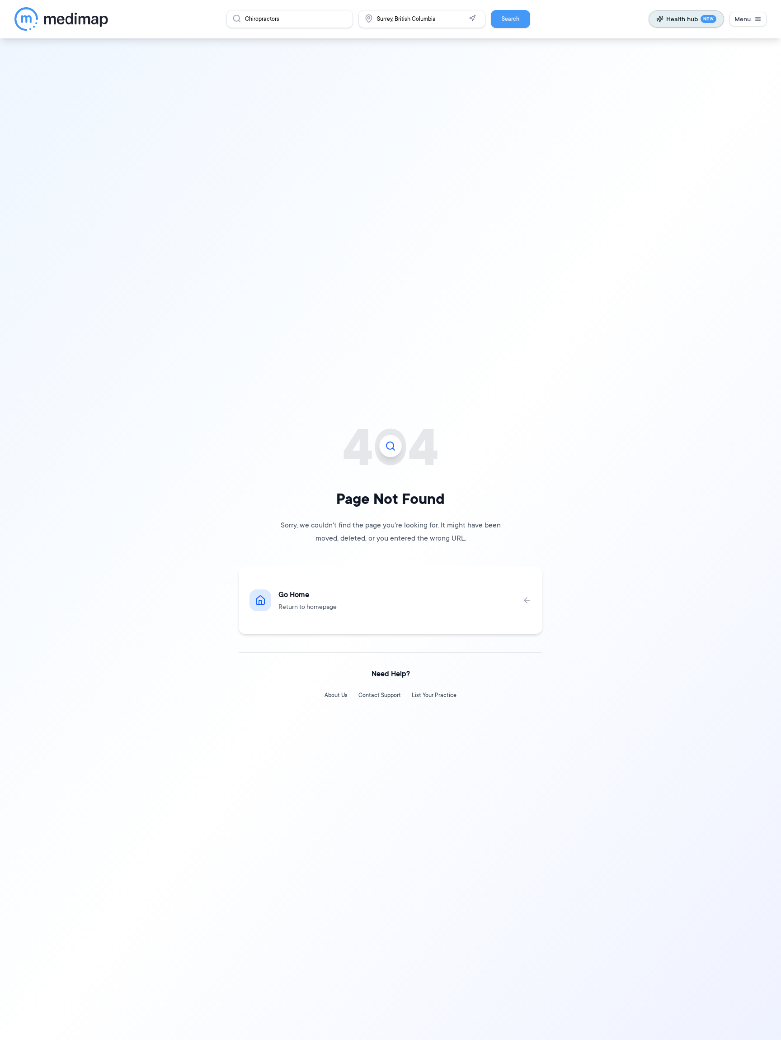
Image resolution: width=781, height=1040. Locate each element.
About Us (336, 695)
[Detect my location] (472, 18)
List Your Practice (434, 695)
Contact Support (379, 695)
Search (510, 19)
